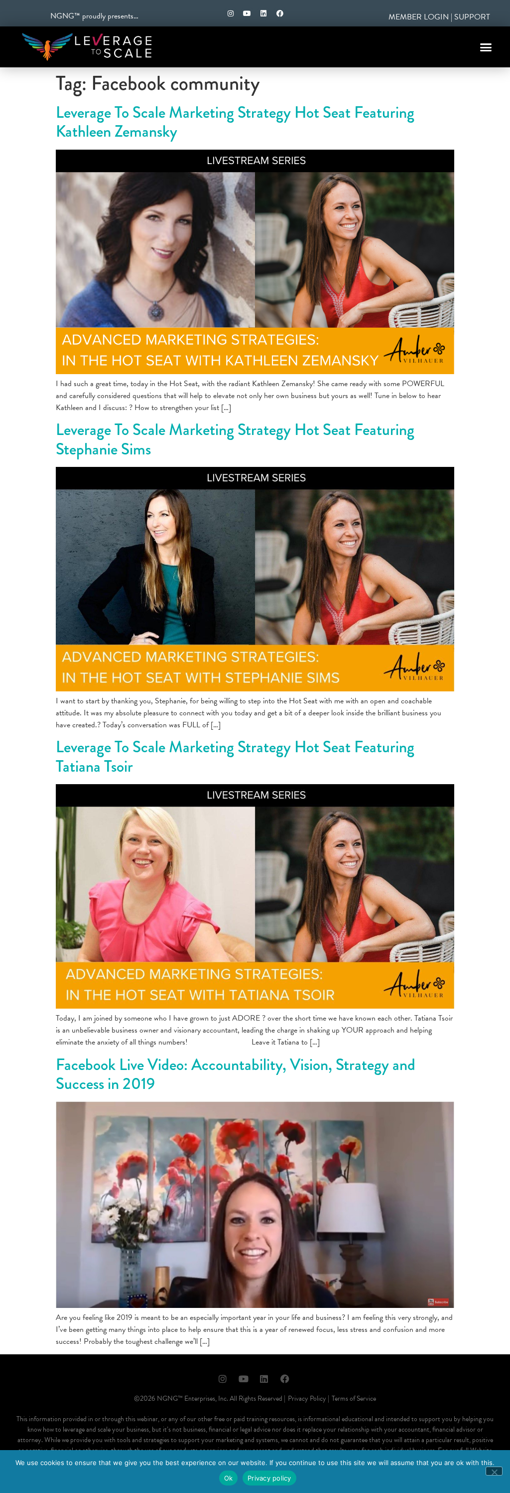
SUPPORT (472, 17)
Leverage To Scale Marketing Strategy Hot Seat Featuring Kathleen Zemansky (235, 122)
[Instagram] (231, 13)
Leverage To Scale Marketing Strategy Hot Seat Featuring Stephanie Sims (235, 439)
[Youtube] (247, 13)
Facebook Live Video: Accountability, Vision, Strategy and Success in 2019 (235, 1074)
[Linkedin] (263, 13)
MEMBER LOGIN (418, 17)
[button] (486, 46)
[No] (494, 1471)
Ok (228, 1478)
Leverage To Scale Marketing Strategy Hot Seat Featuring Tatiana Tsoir (235, 756)
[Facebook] (280, 13)
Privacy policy (269, 1478)
